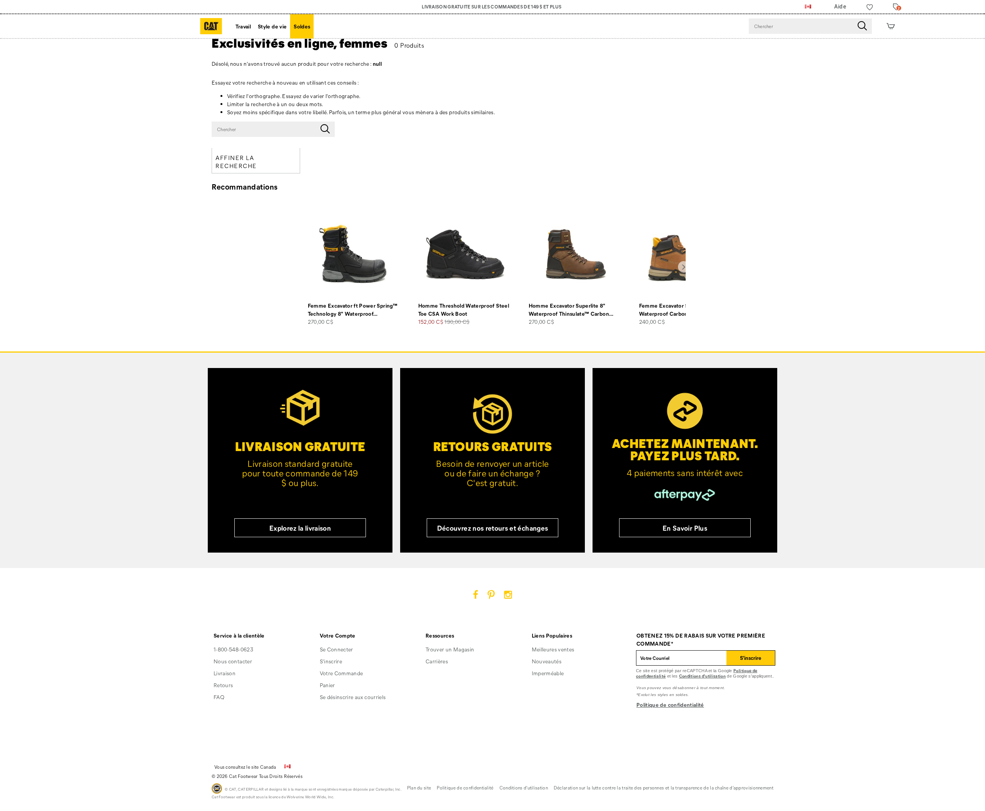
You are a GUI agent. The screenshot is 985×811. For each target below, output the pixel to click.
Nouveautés (547, 661)
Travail (243, 26)
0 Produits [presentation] (409, 45)
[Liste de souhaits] (869, 7)
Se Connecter (336, 649)
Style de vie (272, 26)
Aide (840, 6)
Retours (223, 685)
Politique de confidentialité (670, 704)
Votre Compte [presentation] (338, 635)
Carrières (437, 661)
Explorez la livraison (300, 528)
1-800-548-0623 (233, 649)
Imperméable (548, 673)
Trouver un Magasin (450, 649)
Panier (327, 685)
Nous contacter (233, 661)
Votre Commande (341, 673)
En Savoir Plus (685, 528)
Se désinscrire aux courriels (353, 697)
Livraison (224, 673)
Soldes (302, 26)
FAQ (219, 697)
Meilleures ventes (553, 649)
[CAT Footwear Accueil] (211, 26)
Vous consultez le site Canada (245, 767)
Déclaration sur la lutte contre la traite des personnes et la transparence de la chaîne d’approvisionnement (663, 787)
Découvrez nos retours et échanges (492, 528)
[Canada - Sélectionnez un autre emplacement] (808, 7)
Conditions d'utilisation (702, 676)
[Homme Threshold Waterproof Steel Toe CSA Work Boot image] (465, 254)
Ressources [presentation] (440, 635)
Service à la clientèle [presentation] (239, 635)
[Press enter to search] (862, 26)
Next (684, 267)
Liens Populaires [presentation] (552, 635)
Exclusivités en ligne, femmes (299, 42)
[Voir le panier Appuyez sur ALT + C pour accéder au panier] (890, 26)
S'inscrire (331, 661)
